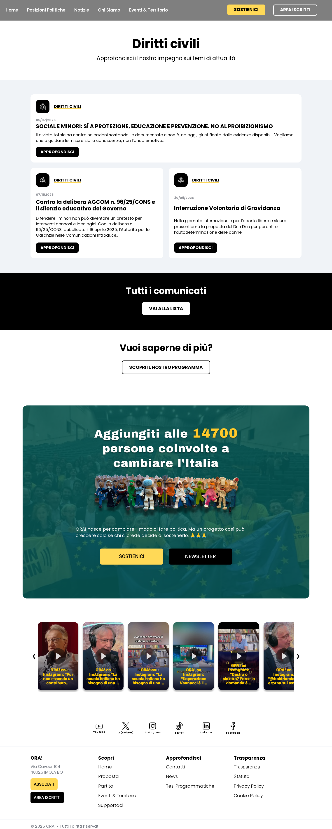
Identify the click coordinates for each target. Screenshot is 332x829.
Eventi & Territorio (117, 795)
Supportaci (110, 805)
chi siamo (109, 10)
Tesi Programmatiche (190, 786)
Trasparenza (247, 767)
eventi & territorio (148, 10)
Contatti (175, 767)
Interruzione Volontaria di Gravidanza (227, 208)
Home (12, 10)
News (172, 776)
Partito (105, 786)
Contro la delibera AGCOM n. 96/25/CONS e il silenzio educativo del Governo (95, 205)
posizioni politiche (46, 10)
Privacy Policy (249, 786)
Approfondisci (57, 152)
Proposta (108, 776)
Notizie (81, 10)
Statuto (241, 776)
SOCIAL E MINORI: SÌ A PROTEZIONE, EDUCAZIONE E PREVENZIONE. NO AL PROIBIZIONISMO (154, 126)
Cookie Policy (248, 795)
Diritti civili (67, 106)
